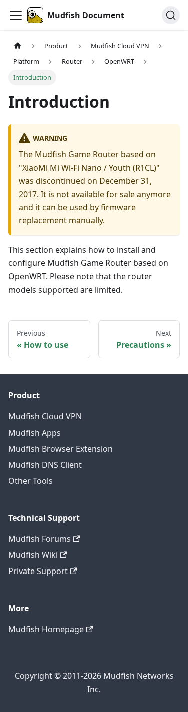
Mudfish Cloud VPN (45, 416)
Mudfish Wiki (33, 554)
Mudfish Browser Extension (60, 448)
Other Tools (30, 480)
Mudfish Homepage (46, 629)
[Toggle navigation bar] (15, 15)
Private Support (38, 571)
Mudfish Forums (39, 538)
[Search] (171, 15)
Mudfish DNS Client (45, 464)
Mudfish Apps (34, 432)
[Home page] (17, 46)
